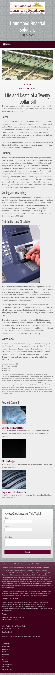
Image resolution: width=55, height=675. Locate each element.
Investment (5, 649)
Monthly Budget (8, 461)
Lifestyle (5, 662)
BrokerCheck (46, 567)
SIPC (44, 606)
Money (4, 659)
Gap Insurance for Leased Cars (14, 492)
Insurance (5, 654)
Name (6, 518)
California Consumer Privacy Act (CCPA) (16, 593)
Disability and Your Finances (13, 427)
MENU (8, 44)
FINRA (39, 606)
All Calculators (7, 669)
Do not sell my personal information (37, 595)
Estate (4, 651)
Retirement (6, 646)
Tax (3, 657)
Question (8, 537)
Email (6, 526)
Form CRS (35, 564)
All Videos (5, 667)
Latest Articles (7, 664)
